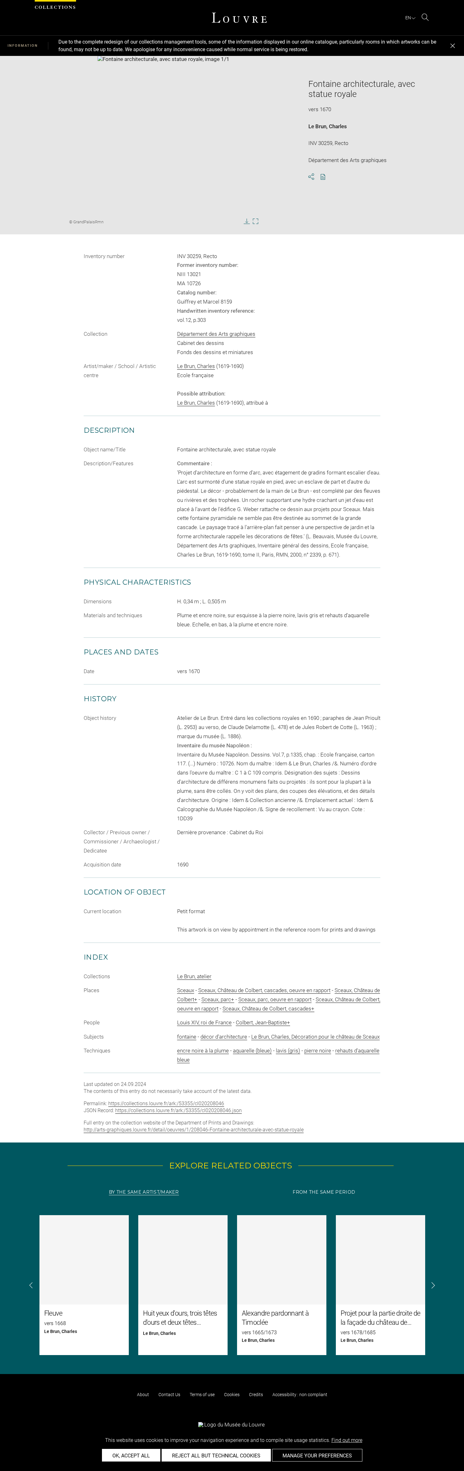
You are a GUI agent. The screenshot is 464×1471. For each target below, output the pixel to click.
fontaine (186, 1037)
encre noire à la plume (203, 1050)
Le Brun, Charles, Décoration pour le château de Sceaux (315, 1037)
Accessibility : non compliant (299, 1394)
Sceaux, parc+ (217, 999)
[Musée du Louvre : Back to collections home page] (239, 17)
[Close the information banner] (452, 46)
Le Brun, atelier (194, 976)
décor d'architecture (223, 1037)
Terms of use (202, 1394)
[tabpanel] (232, 1285)
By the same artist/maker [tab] (144, 1192)
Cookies (232, 1394)
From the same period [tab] (324, 1192)
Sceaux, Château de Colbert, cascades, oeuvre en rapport (264, 990)
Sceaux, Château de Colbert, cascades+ (268, 1008)
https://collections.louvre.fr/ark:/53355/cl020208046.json (178, 1110)
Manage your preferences (317, 1456)
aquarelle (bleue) (252, 1050)
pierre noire (317, 1050)
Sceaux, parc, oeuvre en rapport (275, 999)
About (143, 1394)
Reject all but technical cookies (216, 1456)
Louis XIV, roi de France (204, 1022)
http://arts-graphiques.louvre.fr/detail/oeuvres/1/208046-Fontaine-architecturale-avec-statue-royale (194, 1130)
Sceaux (185, 990)
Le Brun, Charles (327, 126)
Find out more (346, 1440)
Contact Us (169, 1394)
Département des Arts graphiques (216, 334)
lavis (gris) (288, 1050)
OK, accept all (131, 1456)
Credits (256, 1394)
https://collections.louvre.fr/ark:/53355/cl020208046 (166, 1103)
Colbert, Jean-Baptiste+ (263, 1022)
